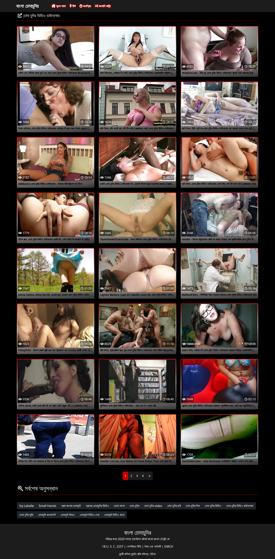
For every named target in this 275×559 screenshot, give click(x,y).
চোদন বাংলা (119, 506)
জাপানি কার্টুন (104, 6)
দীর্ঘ (74, 6)
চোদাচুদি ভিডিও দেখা (89, 515)
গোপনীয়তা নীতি (134, 546)
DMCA (168, 546)
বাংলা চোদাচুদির (27, 6)
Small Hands (47, 506)
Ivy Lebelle (26, 506)
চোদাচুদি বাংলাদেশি (47, 515)
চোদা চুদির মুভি (26, 515)
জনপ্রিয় (86, 6)
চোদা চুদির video (153, 506)
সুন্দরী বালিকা (125, 554)
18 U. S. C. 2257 (113, 546)
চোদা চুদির (134, 506)
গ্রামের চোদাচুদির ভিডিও (97, 506)
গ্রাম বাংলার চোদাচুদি (71, 506)
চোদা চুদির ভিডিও (213, 506)
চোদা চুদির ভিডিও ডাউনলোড (239, 506)
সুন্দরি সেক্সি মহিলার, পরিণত (143, 554)
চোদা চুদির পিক (193, 506)
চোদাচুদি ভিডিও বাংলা (114, 515)
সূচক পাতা (60, 6)
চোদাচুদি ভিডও (68, 515)
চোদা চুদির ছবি (174, 506)
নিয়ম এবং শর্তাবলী (153, 546)
